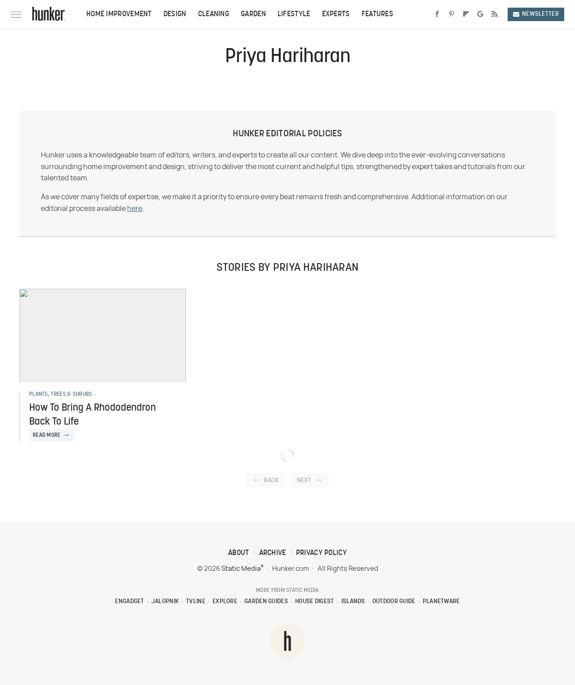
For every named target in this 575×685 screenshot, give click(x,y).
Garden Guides (266, 601)
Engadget (129, 601)
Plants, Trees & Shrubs (61, 394)
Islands (353, 601)
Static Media (241, 568)
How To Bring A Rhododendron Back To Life (92, 415)
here (134, 208)
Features (377, 14)
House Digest (314, 601)
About (238, 553)
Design (175, 14)
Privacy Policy (321, 553)
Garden (253, 14)
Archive (272, 553)
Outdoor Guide (394, 601)
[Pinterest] (451, 14)
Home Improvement (119, 14)
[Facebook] (437, 14)
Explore (224, 601)
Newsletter (540, 14)
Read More (47, 435)
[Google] (480, 14)
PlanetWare (441, 601)
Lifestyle (294, 14)
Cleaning (213, 14)
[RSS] (494, 14)
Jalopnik (165, 601)
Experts (336, 14)
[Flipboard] (466, 14)
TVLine (195, 601)
